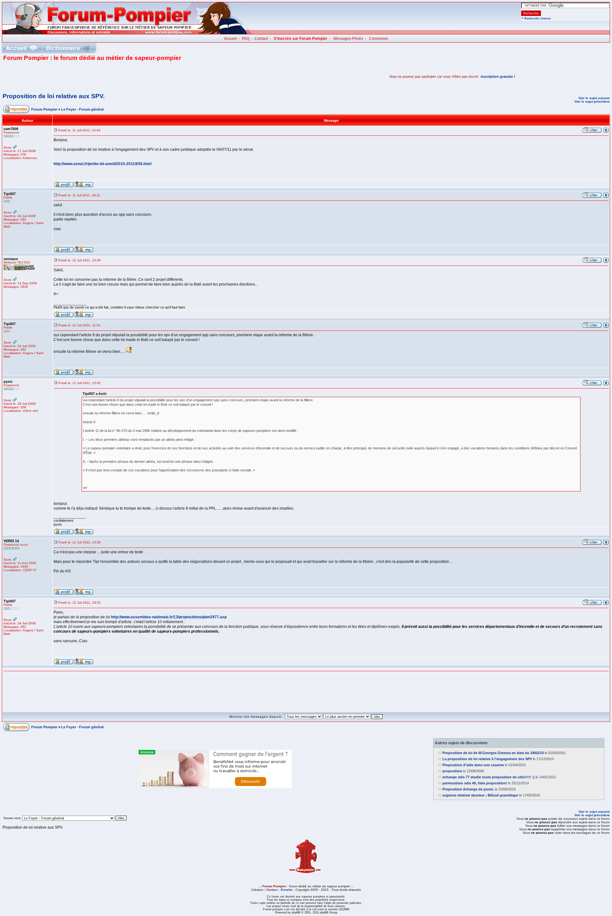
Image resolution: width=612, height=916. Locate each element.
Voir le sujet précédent (591, 101)
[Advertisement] (77, 76)
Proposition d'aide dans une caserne (473, 765)
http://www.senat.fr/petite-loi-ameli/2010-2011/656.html (102, 164)
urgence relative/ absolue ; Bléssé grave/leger (480, 795)
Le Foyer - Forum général (82, 109)
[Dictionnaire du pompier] (68, 48)
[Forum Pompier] (127, 33)
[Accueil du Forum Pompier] (21, 48)
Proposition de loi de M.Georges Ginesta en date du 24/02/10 (493, 753)
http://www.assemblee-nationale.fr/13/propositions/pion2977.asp (169, 617)
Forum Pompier (44, 109)
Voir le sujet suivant (594, 98)
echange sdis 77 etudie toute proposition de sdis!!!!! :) (488, 777)
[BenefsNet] (215, 787)
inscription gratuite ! (498, 76)
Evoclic (287, 889)
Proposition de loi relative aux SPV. (54, 96)
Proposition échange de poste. (468, 789)
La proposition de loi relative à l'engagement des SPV (487, 759)
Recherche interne (537, 18)
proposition (452, 771)
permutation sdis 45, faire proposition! (474, 783)
